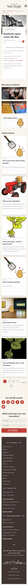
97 (11, 386)
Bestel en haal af (7, 446)
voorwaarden (19, 60)
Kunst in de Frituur (7, 461)
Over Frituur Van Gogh (8, 467)
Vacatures (5, 475)
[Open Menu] (25, 6)
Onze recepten (7, 481)
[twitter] (17, 402)
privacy (12, 60)
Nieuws (5, 478)
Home (4, 11)
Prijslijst (5, 449)
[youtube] (13, 402)
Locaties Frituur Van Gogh (9, 470)
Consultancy (6, 484)
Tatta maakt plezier (8, 458)
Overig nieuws (10, 11)
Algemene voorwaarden (14, 575)
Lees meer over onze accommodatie (14, 555)
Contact (5, 464)
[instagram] (8, 402)
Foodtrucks (6, 452)
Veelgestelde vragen (8, 472)
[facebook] (3, 402)
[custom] (22, 402)
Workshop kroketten (8, 455)
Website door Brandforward (14, 578)
